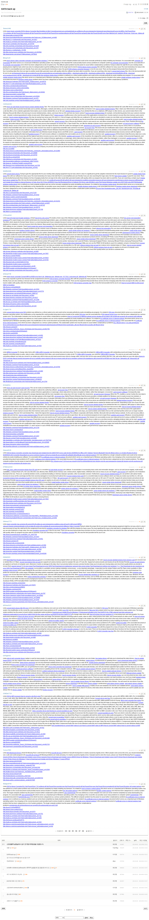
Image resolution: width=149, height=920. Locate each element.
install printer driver (136, 230)
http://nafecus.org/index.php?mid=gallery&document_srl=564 (22, 346)
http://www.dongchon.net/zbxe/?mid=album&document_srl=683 (23, 371)
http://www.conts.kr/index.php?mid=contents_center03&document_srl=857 (26, 203)
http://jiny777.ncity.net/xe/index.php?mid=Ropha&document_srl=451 (24, 84)
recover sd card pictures (137, 562)
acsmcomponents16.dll (58, 526)
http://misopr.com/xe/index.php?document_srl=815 (19, 648)
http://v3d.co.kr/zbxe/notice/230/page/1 (15, 86)
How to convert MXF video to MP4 (92, 725)
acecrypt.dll (118, 31)
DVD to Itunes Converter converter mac (19, 453)
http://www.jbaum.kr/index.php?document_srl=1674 (19, 811)
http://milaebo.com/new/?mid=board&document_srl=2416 (21, 195)
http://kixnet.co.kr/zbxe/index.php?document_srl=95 (19, 266)
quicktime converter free (40, 530)
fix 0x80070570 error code (58, 453)
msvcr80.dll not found (32, 755)
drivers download (71, 683)
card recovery (78, 132)
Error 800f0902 (49, 182)
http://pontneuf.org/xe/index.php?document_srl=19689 (20, 153)
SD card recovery (63, 478)
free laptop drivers (101, 658)
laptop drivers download (27, 662)
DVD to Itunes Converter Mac (30, 31)
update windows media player (12, 77)
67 (79, 831)
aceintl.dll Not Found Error (50, 33)
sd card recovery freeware (102, 394)
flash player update (121, 176)
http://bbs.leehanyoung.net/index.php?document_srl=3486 (21, 373)
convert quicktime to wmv (106, 713)
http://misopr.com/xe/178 (10, 541)
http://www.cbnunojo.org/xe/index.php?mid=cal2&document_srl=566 (24, 545)
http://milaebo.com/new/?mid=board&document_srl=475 (20, 98)
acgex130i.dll (60, 180)
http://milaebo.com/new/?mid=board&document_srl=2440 (21, 600)
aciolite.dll (52, 180)
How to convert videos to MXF (130, 725)
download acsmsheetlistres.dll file (117, 73)
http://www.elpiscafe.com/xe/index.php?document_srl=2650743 (23, 778)
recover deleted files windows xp (88, 574)
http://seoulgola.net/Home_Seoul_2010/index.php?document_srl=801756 (26, 329)
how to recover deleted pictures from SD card (30, 480)
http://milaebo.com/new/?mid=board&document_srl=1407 (21, 436)
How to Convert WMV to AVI (130, 283)
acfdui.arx (39, 524)
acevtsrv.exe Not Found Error (66, 786)
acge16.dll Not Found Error (83, 786)
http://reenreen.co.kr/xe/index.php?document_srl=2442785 (21, 767)
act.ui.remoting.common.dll (76, 358)
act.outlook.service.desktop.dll (94, 316)
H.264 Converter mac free (105, 631)
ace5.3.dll (69, 524)
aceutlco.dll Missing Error (96, 325)
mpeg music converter (14, 31)
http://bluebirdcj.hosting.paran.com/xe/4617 (16, 264)
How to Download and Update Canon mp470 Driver (106, 757)
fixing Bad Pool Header (14, 560)
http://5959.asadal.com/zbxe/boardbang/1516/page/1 (19, 740)
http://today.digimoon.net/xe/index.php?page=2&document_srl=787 (24, 593)
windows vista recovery (10, 570)
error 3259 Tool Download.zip (54, 566)
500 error (112, 312)
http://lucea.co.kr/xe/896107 (11, 807)
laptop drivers (90, 660)
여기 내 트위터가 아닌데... (15, 874)
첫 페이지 (60, 831)
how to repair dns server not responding (39, 226)
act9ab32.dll (71, 455)
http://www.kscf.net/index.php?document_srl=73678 (19, 585)
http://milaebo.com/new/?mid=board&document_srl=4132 (21, 365)
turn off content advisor (134, 786)
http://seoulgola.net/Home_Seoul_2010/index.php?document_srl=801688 (26, 738)
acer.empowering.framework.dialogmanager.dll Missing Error (47, 325)
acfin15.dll (68, 180)
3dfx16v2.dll (113, 33)
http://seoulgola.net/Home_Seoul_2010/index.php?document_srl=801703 (26, 744)
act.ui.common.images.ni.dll (39, 455)
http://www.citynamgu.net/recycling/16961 (16, 88)
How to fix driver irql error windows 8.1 (102, 614)
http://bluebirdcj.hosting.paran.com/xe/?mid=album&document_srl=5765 (26, 260)
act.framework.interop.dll (19, 73)
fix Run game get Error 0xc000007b (47, 614)
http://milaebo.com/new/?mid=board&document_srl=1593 (21, 432)
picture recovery (60, 121)
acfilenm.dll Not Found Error (48, 786)
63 (66, 831)
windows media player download (126, 186)
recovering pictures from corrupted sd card (16, 478)
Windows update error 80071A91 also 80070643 (122, 182)
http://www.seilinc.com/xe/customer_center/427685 (19, 780)
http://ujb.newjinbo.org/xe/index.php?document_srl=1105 (21, 46)
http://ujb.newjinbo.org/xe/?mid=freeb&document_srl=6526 (21, 100)
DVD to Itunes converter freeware (78, 69)
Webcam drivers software (25, 669)
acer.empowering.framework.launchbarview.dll (100, 31)
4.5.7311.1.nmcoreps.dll (70, 276)
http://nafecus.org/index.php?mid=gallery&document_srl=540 (22, 822)
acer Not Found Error (99, 786)
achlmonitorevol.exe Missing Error (17, 325)
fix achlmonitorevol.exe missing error (92, 461)
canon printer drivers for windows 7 (79, 230)
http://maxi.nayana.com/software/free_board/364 (18, 369)
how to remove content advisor (91, 788)
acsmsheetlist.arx (47, 73)
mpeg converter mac (13, 524)
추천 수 (128, 840)
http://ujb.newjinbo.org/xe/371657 (13, 509)
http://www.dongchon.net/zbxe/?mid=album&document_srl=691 (23, 335)
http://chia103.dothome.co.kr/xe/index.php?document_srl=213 (22, 377)
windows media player (25, 79)
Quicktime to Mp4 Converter (48, 31)
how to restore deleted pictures (105, 109)
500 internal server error (109, 314)
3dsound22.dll (134, 358)
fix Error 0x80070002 (29, 614)
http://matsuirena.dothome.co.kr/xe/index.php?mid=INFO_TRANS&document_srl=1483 (30, 516)
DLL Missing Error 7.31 (120, 323)
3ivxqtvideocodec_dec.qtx (112, 188)
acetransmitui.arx (45, 805)
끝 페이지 (89, 831)
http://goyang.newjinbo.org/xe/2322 (14, 583)
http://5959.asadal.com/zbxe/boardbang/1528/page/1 (19, 591)
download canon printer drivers (24, 239)
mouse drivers (38, 679)
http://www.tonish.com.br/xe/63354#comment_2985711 (20, 293)
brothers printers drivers (27, 230)
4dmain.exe (59, 276)
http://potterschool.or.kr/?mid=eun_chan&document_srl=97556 (22, 771)
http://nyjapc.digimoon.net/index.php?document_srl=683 (21, 251)
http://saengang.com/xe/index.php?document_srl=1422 (20, 746)
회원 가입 (128, 4)
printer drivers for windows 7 (70, 488)
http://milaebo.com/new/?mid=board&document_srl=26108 (21, 199)
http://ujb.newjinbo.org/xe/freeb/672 (14, 344)
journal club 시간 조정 (13, 881)
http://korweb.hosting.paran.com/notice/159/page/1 (19, 650)
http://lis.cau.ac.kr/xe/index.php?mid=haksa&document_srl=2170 (23, 736)
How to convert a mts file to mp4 (31, 696)
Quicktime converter (68, 532)
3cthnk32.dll (7, 190)
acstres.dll (39, 526)
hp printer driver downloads (32, 486)
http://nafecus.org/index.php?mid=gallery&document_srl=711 (22, 816)
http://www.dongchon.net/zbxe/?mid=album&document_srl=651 (23, 539)
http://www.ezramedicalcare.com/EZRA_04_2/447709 (20, 534)
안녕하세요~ (11, 861)
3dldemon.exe (49, 276)
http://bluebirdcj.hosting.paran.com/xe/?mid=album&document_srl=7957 (26, 253)
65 (73, 831)
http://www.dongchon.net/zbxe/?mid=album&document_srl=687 (23, 337)
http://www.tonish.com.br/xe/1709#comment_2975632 (20, 54)
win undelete (29, 568)
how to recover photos (28, 675)
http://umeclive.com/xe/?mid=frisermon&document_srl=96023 (22, 379)
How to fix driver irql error (26, 616)
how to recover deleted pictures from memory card (119, 560)
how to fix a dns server (42, 218)
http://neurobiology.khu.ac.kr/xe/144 (11, 12)
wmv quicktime (56, 725)
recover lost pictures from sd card (30, 562)
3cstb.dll (120, 33)
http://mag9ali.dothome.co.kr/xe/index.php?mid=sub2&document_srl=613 (26, 446)
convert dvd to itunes (118, 71)
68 (83, 831)
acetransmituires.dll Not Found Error (70, 33)
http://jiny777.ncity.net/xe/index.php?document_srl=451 (20, 167)
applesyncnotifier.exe (9, 625)
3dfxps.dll (141, 33)
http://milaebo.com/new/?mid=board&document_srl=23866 (21, 597)
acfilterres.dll (81, 31)
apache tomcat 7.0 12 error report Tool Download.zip (28, 566)
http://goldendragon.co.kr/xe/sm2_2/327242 (16, 776)
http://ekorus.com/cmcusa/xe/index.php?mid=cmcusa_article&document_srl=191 (28, 824)
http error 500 (94, 610)
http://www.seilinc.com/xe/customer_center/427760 (19, 765)
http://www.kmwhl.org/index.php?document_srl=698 (19, 637)
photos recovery (48, 690)
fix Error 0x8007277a (65, 614)
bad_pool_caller (12, 469)
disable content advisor (104, 790)
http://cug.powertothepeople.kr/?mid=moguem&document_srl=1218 (24, 763)
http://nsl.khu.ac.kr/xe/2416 (11, 157)
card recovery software (120, 392)
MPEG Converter (12, 352)
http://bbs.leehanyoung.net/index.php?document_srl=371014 (22, 503)
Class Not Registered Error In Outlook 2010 (68, 182)
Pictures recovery (22, 677)
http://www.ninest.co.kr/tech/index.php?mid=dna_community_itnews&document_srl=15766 (31, 367)
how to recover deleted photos (95, 113)
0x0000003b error (24, 797)
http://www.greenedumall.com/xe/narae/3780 (17, 505)
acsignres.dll (132, 316)
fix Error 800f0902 (72, 453)
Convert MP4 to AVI (27, 276)
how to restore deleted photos (34, 107)
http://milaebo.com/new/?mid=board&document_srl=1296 (21, 299)
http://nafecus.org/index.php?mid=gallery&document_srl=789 (22, 41)
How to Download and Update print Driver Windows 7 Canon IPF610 (48, 759)
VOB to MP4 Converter (42, 352)
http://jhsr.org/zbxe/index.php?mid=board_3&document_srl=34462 (24, 92)
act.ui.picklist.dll (62, 455)
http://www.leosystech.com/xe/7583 (14, 94)
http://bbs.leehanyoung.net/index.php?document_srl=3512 (21, 732)
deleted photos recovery (73, 111)
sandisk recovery (34, 134)
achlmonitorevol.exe (26, 805)
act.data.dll (31, 526)
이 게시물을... (142, 18)
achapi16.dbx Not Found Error (91, 33)
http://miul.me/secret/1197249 (12, 774)
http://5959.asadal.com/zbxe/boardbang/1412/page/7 (19, 268)
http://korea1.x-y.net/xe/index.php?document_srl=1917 (20, 39)
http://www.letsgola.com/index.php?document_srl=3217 (20, 297)
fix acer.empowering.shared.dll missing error (118, 461)
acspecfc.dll (123, 316)
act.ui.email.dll (52, 455)
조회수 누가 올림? (12, 901)
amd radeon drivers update (115, 683)
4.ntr (43, 276)
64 (69, 831)
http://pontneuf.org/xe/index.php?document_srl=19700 (20, 155)
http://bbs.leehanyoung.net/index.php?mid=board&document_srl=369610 (26, 635)
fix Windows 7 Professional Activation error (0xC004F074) (88, 612)
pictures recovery (8, 413)
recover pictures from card (75, 476)
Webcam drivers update (133, 673)
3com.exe (134, 33)
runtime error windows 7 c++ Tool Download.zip (117, 566)
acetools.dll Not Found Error (33, 33)
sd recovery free (90, 128)
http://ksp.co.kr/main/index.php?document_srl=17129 (19, 193)
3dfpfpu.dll (15, 190)
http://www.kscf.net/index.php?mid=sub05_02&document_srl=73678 (24, 547)
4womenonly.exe (127, 188)
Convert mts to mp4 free (102, 698)
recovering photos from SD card (27, 469)
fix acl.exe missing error (72, 461)
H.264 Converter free (15, 455)
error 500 (23, 312)
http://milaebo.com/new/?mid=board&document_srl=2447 (21, 537)
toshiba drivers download (97, 662)
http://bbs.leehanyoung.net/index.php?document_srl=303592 (22, 52)
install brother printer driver (60, 482)
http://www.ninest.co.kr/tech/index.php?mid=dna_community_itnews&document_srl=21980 (31, 151)
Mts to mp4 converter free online (131, 700)
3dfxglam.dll (83, 276)
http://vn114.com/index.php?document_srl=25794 (18, 44)
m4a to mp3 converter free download (23, 664)
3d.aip (118, 358)
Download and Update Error (40, 453)
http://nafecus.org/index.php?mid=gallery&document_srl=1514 (22, 644)
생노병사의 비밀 (12, 894)
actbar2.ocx (26, 455)
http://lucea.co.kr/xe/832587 (11, 742)
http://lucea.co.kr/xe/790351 (11, 255)
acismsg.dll (23, 524)
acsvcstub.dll (32, 73)
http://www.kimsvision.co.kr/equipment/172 (16, 513)
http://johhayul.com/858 (10, 639)
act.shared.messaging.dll (24, 358)
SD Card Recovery (36, 130)
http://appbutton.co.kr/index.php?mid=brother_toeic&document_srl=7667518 (27, 440)
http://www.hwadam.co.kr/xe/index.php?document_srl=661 (21, 730)
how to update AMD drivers (80, 685)
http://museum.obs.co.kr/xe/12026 (13, 543)
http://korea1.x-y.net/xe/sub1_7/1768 (14, 50)
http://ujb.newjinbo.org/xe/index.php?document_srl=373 (20, 270)
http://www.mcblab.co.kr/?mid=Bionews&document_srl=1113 (22, 339)
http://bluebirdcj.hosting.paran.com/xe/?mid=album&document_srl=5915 (26, 258)
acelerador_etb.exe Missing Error (77, 325)
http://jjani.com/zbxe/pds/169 (12, 646)
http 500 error (24, 608)
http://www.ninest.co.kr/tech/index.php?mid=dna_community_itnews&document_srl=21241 (31, 201)
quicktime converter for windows (57, 528)
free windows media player (49, 75)
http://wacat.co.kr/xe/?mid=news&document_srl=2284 (20, 438)
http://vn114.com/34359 (10, 333)
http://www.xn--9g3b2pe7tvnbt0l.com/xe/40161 (17, 163)
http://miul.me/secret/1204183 (12, 761)
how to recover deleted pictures (60, 413)
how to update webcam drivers (85, 669)
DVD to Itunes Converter (50, 281)
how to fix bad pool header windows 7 (19, 218)
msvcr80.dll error (56, 753)
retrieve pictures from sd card (89, 245)
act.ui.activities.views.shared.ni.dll (42, 358)
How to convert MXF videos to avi (71, 725)
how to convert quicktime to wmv (62, 711)
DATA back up (8, 9)
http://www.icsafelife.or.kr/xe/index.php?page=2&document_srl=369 (24, 734)
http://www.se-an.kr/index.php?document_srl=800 (18, 295)
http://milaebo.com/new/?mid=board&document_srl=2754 (21, 641)
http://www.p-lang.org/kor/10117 (13, 809)
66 (76, 831)
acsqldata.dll (46, 526)
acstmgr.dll (116, 316)
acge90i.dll (36, 805)
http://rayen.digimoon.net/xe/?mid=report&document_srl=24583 (23, 595)
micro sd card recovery (14, 388)
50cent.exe (127, 33)
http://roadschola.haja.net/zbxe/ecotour (15, 375)
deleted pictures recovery (125, 400)
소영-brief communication (15, 887)
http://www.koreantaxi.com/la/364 (13, 434)
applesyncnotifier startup (56, 620)
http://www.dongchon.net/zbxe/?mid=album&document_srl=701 (23, 814)
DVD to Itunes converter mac (83, 283)
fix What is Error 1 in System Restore (120, 453)
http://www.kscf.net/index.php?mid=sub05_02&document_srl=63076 (24, 81)
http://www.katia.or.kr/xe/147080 (13, 35)
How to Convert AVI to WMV (76, 316)
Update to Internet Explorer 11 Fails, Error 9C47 (29, 182)
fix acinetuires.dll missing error (21, 463)
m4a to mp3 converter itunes (16, 658)
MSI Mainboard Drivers (14, 753)
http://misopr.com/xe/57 (10, 327)
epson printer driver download (99, 235)
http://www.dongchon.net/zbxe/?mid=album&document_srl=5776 (23, 291)
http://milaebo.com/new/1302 (12, 589)
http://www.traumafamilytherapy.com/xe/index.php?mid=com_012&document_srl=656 (30, 518)
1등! (8, 848)
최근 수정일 (143, 840)
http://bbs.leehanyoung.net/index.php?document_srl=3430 (21, 652)
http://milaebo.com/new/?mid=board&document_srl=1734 (21, 427)
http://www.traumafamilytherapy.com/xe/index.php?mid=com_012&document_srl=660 (30, 37)
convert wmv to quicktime (56, 717)
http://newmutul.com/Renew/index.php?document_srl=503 (21, 501)
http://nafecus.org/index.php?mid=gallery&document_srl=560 (22, 549)
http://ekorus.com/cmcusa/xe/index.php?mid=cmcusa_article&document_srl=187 (28, 602)
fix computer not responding (119, 63)
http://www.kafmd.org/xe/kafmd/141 (14, 507)
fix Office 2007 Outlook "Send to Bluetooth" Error (93, 453)
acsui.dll (38, 73)
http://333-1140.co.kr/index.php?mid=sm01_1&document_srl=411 (23, 727)
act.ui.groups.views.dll (61, 358)
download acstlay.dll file (80, 73)
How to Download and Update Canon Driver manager (30, 757)
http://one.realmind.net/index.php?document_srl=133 (19, 306)
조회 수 (122, 840)
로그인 (135, 4)
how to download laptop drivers (127, 660)
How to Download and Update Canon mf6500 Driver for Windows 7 (68, 757)
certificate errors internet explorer (85, 455)
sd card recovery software (131, 123)
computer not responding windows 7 (36, 60)
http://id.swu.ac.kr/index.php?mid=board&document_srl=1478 (22, 302)
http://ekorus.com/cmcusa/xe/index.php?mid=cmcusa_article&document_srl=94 (28, 826)
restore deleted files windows (36, 576)
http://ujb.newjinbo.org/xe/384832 (13, 511)
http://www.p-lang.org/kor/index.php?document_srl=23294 (21, 96)
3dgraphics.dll (125, 358)
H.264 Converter (91, 627)
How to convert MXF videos (112, 725)
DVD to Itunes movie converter (87, 67)
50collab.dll (136, 188)
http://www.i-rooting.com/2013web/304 (15, 197)
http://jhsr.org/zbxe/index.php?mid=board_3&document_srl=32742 (24, 205)
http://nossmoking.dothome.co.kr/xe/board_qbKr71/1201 (20, 161)
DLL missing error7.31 (58, 461)
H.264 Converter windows (70, 629)
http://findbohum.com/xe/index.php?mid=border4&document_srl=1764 (25, 381)
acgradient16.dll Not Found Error (116, 786)
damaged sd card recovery (92, 125)
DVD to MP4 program (13, 696)
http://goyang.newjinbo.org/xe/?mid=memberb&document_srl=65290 (24, 553)
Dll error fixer (105, 33)
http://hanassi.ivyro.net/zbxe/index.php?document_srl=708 (21, 165)
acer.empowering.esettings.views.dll (54, 524)
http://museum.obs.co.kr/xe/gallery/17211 (16, 262)
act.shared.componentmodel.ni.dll (17, 526)
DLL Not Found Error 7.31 (30, 786)
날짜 (135, 840)
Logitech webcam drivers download (53, 671)
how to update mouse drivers (80, 681)
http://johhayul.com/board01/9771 (13, 820)
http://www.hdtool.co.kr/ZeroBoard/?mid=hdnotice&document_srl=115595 (26, 442)
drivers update (92, 683)
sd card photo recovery (56, 469)
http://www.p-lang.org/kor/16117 (13, 90)
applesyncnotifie (121, 623)
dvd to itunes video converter (16, 60)
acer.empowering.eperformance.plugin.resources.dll (120, 180)
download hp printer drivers (131, 232)
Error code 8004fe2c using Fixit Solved (94, 182)
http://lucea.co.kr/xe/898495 (11, 287)
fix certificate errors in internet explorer (112, 318)
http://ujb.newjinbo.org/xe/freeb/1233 (14, 341)
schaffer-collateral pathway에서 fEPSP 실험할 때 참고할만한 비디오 (28, 868)
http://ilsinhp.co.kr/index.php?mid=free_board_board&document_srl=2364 (26, 769)
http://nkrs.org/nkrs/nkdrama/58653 (14, 587)
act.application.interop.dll (61, 73)
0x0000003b (134, 795)
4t (11, 360)
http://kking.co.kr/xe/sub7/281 (12, 211)
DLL (70, 73)
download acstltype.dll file (96, 73)
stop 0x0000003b (69, 793)
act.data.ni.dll (108, 316)
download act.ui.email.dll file (31, 75)
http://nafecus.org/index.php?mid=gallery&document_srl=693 (22, 818)
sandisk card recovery (74, 136)
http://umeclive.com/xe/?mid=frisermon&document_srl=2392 (22, 551)
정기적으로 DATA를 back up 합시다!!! (18, 858)
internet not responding (103, 228)
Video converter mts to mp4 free (42, 711)
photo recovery (59, 115)
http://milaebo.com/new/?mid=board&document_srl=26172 (21, 207)
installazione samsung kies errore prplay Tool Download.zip (83, 566)
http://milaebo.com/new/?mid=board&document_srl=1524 (21, 289)
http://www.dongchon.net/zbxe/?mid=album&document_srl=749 (23, 209)
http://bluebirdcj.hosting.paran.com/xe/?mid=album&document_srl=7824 (26, 499)
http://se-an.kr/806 (8, 148)
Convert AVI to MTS (101, 358)
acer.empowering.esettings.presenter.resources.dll (87, 180)
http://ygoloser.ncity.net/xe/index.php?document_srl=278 (20, 48)
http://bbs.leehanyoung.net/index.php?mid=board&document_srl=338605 (26, 362)
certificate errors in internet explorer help (128, 801)
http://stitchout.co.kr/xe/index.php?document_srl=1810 (20, 159)
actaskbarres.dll (90, 358)
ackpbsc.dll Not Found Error (15, 33)
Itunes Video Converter (72, 526)
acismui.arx (60, 31)
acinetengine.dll (14, 805)
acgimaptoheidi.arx (70, 31)
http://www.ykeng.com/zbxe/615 (13, 430)
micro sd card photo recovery (16, 107)
